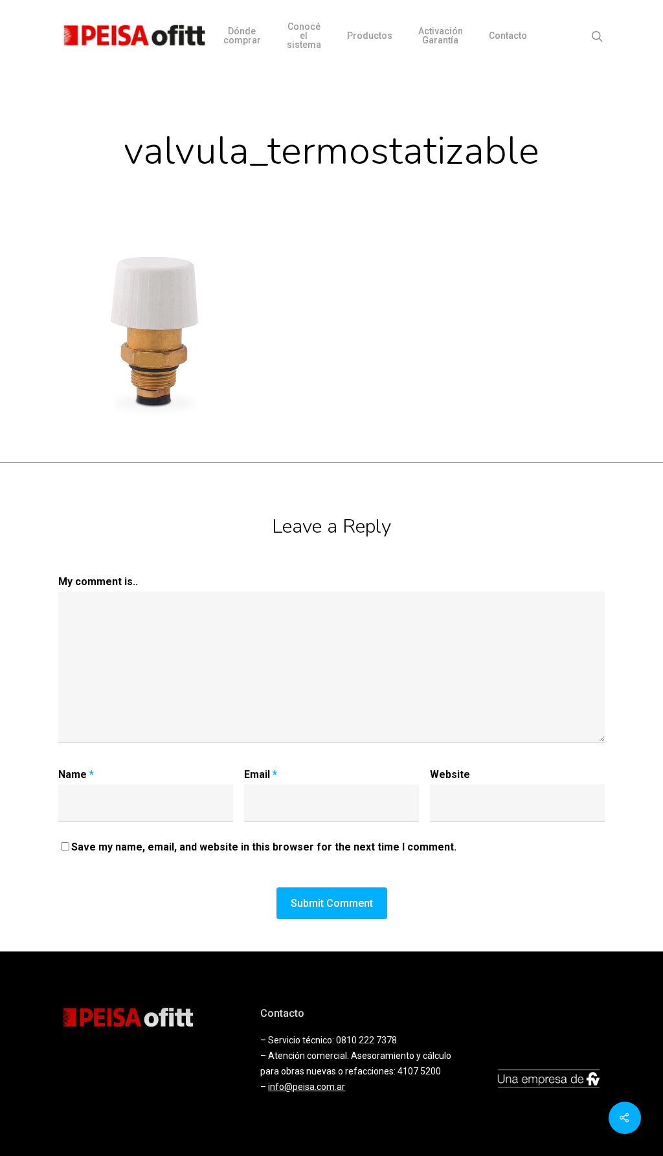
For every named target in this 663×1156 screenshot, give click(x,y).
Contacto (508, 35)
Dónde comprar (242, 36)
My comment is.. (98, 581)
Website (450, 774)
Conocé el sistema (304, 35)
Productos (369, 35)
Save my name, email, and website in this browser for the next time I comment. (263, 847)
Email (260, 774)
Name (76, 774)
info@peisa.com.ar (306, 1087)
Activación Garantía (440, 36)
